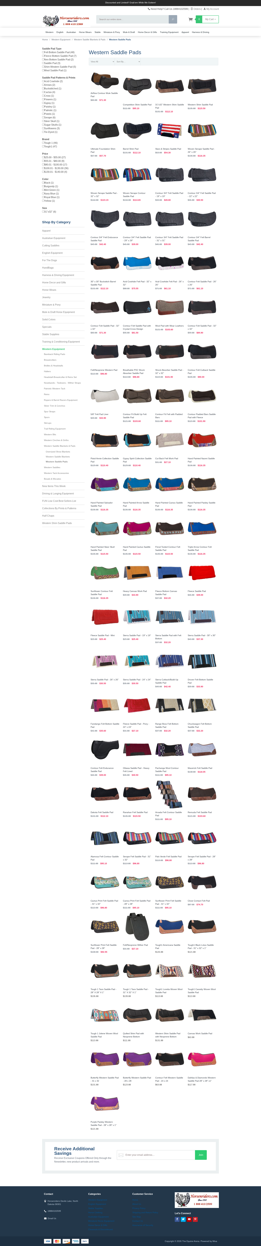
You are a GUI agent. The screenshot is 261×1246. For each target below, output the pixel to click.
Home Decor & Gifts (147, 32)
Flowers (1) (50, 99)
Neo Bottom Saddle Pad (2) (59, 59)
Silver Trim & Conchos (54, 406)
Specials (47, 327)
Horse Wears (85, 32)
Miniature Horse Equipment (101, 1221)
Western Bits (50, 434)
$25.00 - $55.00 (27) (55, 157)
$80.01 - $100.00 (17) (55, 164)
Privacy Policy (138, 1208)
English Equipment (52, 253)
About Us (136, 1204)
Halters (47, 371)
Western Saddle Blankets (58, 456)
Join (201, 1155)
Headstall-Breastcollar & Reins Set (60, 377)
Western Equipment (53, 349)
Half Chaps (48, 515)
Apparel (185, 32)
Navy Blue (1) (51, 193)
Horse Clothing (95, 1212)
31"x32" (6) (50, 211)
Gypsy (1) (49, 103)
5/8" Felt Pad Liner (99, 414)
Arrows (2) (49, 85)
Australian (71, 32)
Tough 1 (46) (51, 143)
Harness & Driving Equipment (58, 275)
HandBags (48, 267)
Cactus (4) (49, 92)
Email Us (52, 1218)
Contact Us (137, 1221)
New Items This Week (54, 486)
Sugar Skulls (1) (52, 124)
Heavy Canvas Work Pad (135, 591)
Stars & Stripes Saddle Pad (168, 149)
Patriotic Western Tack (54, 388)
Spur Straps (49, 411)
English (59, 32)
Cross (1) (49, 95)
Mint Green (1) (51, 190)
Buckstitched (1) (52, 88)
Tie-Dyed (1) (50, 132)
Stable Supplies (50, 334)
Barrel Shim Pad (131, 149)
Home (45, 39)
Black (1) (49, 182)
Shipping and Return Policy (145, 1212)
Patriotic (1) (50, 110)
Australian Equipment (53, 238)
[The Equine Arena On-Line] (67, 21)
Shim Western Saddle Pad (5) (60, 67)
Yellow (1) (49, 201)
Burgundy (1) (51, 186)
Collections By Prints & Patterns (59, 508)
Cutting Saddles (50, 245)
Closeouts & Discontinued (100, 1229)
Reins (46, 394)
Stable (98, 32)
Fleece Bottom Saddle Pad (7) (60, 56)
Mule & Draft (129, 32)
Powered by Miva (209, 1241)
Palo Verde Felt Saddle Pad (168, 856)
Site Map (136, 1217)
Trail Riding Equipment (55, 429)
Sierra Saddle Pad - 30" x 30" (202, 635)
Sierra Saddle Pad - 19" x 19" (137, 635)
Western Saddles (52, 467)
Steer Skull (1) (51, 121)
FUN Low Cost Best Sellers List (59, 501)
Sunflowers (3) (52, 128)
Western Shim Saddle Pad (200, 104)
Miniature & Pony (112, 32)
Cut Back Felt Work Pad (166, 458)
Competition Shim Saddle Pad (137, 104)
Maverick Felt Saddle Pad (200, 768)
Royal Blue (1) (52, 197)
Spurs (47, 417)
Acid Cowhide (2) (53, 81)
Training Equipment (169, 32)
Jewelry (46, 297)
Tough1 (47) (50, 146)
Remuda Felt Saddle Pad (200, 812)
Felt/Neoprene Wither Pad (135, 945)
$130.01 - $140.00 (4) (55, 172)
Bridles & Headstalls (53, 365)
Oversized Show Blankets (58, 451)
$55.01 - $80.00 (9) (54, 161)
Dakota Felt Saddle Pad (102, 812)
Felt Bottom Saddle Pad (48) (59, 52)
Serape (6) (49, 117)
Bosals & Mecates (52, 479)
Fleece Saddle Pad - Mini (103, 635)
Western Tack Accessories (56, 473)
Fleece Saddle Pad (197, 591)
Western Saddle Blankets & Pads (59, 446)
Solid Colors (48, 319)
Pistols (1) (49, 114)
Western (49, 32)
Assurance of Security (142, 1225)
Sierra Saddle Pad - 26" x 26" (105, 679)
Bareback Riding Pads (54, 354)
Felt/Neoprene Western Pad (104, 370)
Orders (197, 9)
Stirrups (47, 423)
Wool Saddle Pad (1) (55, 70)
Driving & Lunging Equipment (58, 493)
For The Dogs (49, 260)
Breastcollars (50, 360)
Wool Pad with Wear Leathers (169, 326)
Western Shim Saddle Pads (57, 523)
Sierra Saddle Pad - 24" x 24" (137, 679)
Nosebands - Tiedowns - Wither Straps (62, 383)
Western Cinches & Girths (56, 440)
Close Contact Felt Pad (199, 901)
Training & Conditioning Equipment (61, 341)
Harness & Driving (200, 32)
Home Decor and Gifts (54, 282)
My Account (212, 9)
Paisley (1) (50, 106)
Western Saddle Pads (57, 461)
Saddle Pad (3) (52, 63)
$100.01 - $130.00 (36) (56, 168)
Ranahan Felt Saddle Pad (135, 812)
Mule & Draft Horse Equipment (58, 312)
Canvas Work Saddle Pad (200, 1033)
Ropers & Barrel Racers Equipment (60, 400)
